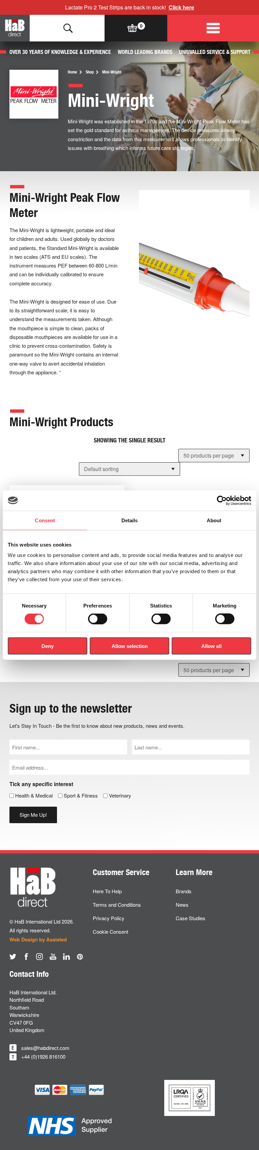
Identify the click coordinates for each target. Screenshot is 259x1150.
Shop (90, 72)
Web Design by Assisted (38, 939)
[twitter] (12, 956)
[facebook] (26, 956)
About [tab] (214, 520)
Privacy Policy (108, 918)
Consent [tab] (45, 520)
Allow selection (130, 646)
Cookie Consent (110, 931)
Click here (181, 7)
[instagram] (39, 956)
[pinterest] (80, 956)
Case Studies (190, 918)
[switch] (97, 619)
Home (72, 72)
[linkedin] (66, 956)
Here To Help (107, 891)
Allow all (211, 646)
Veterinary (120, 795)
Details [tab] (129, 520)
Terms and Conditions (117, 904)
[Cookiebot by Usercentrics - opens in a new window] (221, 500)
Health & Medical (34, 795)
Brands (184, 891)
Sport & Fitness (81, 795)
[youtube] (53, 956)
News (182, 904)
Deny (47, 646)
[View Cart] (133, 28)
